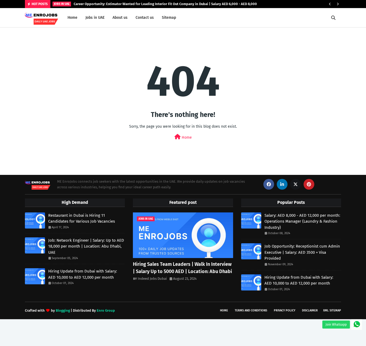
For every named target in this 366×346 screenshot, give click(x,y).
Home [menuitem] (72, 17)
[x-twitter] (295, 184)
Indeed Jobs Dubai (152, 279)
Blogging (63, 310)
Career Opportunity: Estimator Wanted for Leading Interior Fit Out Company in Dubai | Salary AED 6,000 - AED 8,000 (165, 4)
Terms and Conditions (251, 310)
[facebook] (268, 184)
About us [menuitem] (120, 17)
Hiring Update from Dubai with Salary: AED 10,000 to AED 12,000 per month (82, 274)
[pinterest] (309, 184)
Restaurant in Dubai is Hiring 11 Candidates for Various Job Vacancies (81, 218)
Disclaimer (310, 310)
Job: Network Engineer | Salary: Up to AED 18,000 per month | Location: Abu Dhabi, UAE (86, 246)
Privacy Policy (284, 310)
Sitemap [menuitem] (169, 17)
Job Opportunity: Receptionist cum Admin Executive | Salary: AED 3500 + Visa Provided (302, 252)
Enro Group (106, 310)
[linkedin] (282, 184)
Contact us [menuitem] (145, 17)
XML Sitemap (332, 310)
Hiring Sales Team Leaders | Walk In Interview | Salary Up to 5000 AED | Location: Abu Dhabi (182, 267)
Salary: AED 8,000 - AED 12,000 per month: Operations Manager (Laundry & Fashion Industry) (302, 221)
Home (186, 137)
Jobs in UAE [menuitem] (94, 17)
